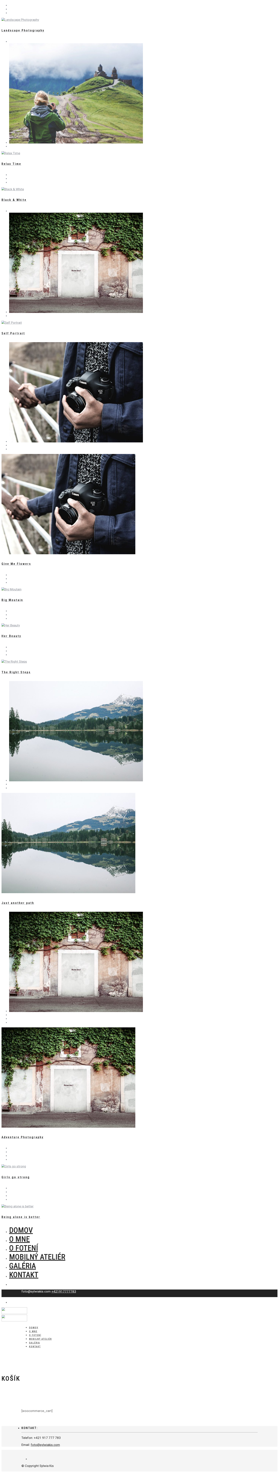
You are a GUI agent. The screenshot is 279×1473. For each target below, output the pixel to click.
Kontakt (23, 1274)
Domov (21, 1230)
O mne (19, 1239)
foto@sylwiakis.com (45, 1445)
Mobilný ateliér (37, 1257)
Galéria (22, 1265)
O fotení (23, 1248)
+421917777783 (63, 1291)
